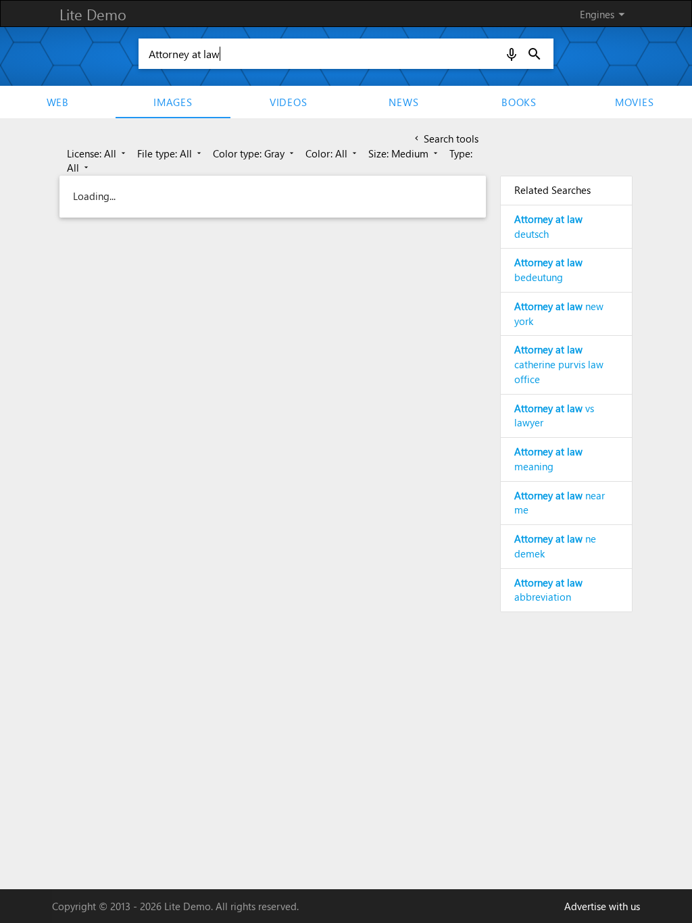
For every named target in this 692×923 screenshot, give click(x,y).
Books (519, 102)
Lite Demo (92, 14)
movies (634, 102)
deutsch (548, 226)
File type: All (170, 153)
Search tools (445, 138)
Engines (604, 14)
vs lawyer (554, 415)
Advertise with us (602, 906)
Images (173, 102)
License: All (97, 153)
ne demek (555, 546)
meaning (548, 459)
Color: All (332, 153)
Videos (288, 102)
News (403, 102)
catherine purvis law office (558, 364)
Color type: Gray (254, 153)
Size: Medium (404, 153)
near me (559, 503)
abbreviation (548, 590)
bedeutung (548, 269)
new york (558, 313)
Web (58, 102)
